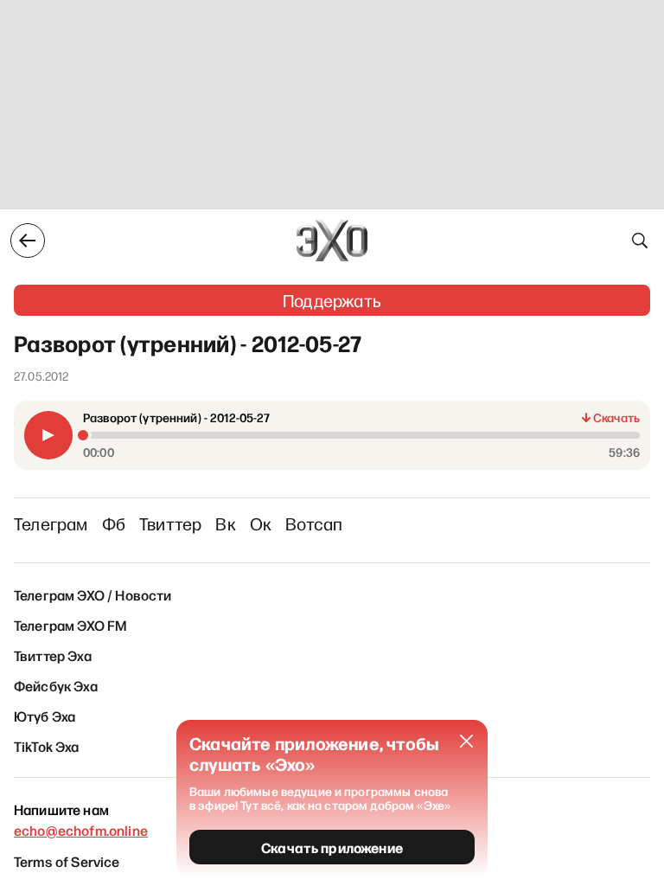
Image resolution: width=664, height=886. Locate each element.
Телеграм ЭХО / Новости (93, 594)
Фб (113, 523)
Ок (260, 523)
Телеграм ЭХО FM (70, 624)
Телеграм (51, 523)
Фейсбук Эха (56, 685)
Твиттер (170, 523)
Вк (225, 523)
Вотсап (313, 523)
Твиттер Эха (53, 654)
